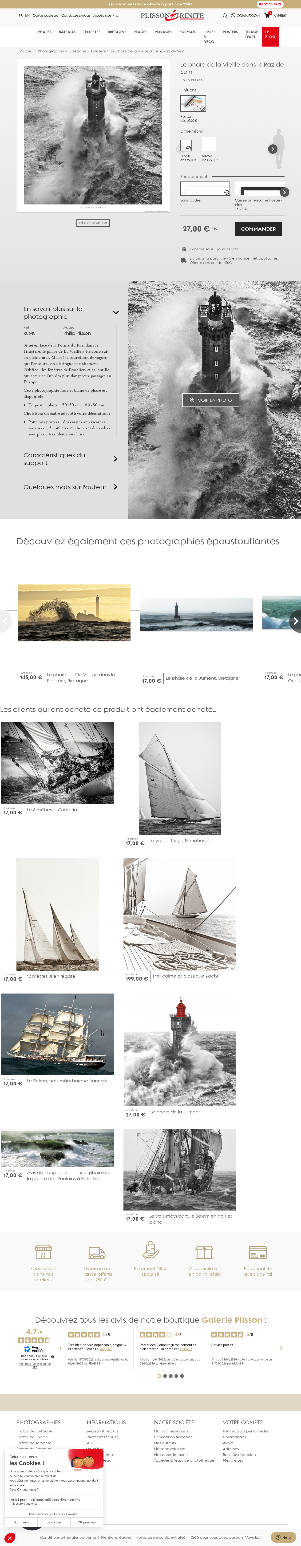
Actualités (94, 1449)
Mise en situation (93, 223)
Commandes (234, 1437)
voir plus (105, 1349)
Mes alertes (233, 1460)
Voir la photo (214, 400)
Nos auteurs (165, 1443)
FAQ (89, 1443)
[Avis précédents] (60, 1348)
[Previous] (180, 149)
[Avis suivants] (280, 1348)
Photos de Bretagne (34, 1431)
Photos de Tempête (33, 1443)
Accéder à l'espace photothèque (184, 1460)
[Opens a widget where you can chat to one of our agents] (283, 1538)
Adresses (231, 1449)
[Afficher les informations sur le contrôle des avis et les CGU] (53, 1357)
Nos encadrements (171, 1454)
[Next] (272, 149)
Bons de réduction (239, 1454)
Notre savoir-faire (169, 1449)
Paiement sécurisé (101, 1437)
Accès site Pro (105, 15)
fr (21, 15)
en (27, 15)
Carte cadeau (46, 15)
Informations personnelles (246, 1431)
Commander (258, 229)
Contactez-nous (76, 15)
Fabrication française (173, 1437)
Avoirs (228, 1443)
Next (284, 192)
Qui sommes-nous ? (171, 1431)
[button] (270, 4)
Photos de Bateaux (33, 1449)
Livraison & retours (101, 1431)
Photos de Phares (32, 1437)
